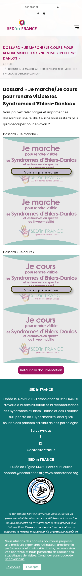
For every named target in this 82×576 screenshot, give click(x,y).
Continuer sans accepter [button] (56, 555)
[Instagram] (44, 14)
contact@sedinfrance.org (24, 473)
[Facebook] (38, 14)
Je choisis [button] (13, 567)
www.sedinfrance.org (61, 473)
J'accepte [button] (32, 567)
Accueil (8, 64)
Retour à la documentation (41, 370)
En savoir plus (14, 559)
